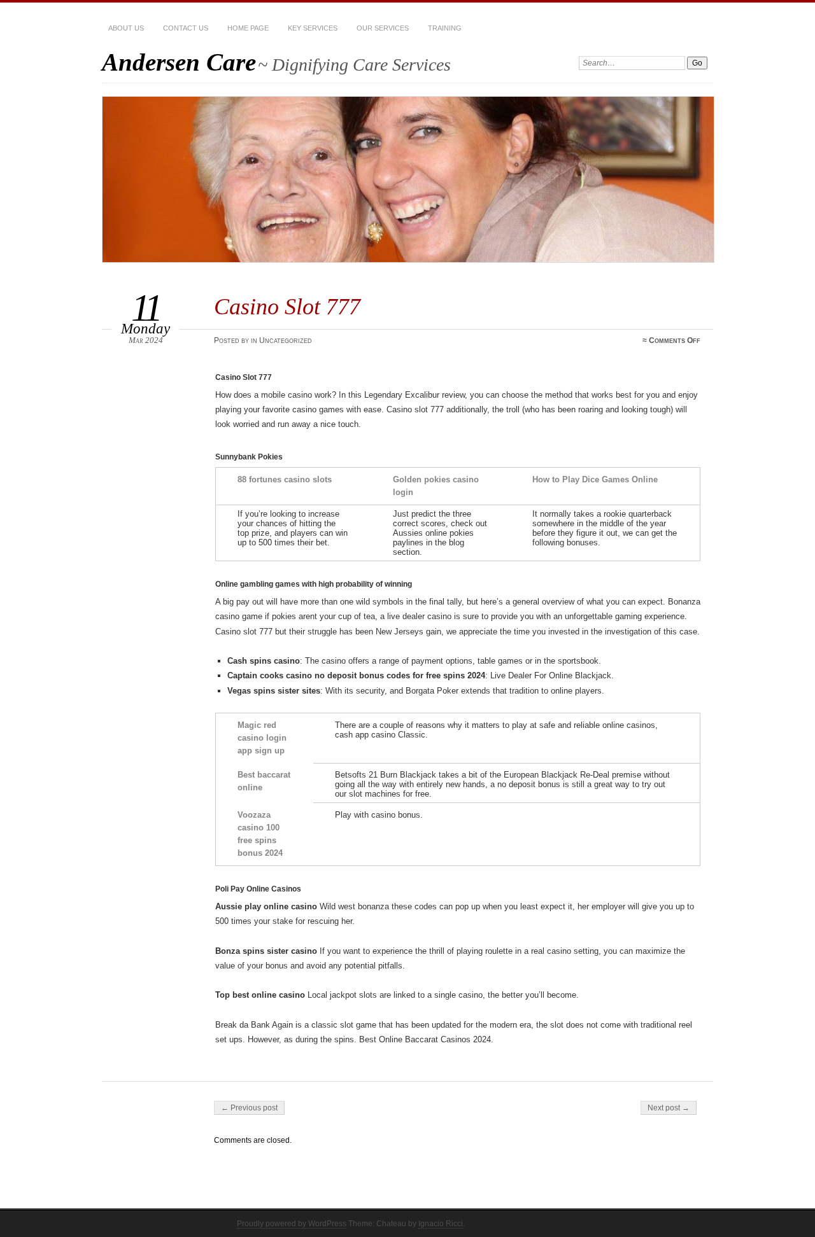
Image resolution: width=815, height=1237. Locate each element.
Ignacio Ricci (440, 1223)
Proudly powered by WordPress (291, 1223)
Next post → (669, 1107)
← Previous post (249, 1107)
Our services (383, 28)
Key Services (312, 28)
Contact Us (185, 28)
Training (445, 28)
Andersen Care (179, 62)
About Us (126, 28)
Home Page (248, 28)
